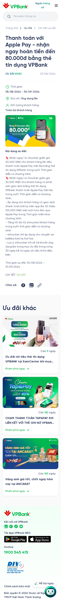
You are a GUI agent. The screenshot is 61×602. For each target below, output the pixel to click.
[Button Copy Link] (39, 285)
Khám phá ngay (15, 368)
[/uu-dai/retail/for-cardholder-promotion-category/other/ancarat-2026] (30, 453)
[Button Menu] (56, 6)
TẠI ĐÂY (21, 275)
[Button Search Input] (9, 16)
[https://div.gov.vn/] (15, 567)
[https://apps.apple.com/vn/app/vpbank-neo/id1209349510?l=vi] (39, 539)
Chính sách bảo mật (17, 586)
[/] (15, 5)
